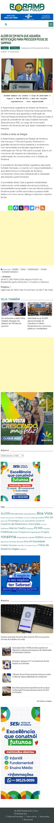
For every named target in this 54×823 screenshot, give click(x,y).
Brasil (3, 518)
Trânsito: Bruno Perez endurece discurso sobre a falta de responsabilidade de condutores (31, 675)
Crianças (33, 518)
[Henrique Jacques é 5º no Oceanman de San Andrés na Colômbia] (6, 664)
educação (4, 521)
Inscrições (34, 524)
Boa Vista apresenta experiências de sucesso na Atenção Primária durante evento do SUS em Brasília (31, 690)
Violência (23, 549)
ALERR (15, 269)
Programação (34, 532)
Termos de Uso (31, 816)
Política (14, 48)
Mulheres (5, 528)
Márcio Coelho (17, 528)
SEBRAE (38, 537)
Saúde (31, 537)
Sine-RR (28, 541)
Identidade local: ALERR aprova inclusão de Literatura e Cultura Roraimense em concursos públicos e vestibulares (39, 323)
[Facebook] (15, 206)
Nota (23, 269)
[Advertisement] (27, 238)
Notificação (33, 269)
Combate (19, 518)
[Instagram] (26, 206)
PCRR (38, 528)
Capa (4, 48)
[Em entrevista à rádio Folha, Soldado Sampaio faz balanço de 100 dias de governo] (13, 309)
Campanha (10, 518)
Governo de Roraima (13, 524)
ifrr (26, 524)
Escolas (22, 521)
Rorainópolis (22, 537)
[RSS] (42, 206)
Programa (23, 532)
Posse (43, 269)
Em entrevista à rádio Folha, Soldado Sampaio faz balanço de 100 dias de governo (13, 322)
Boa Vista (45, 513)
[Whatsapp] (10, 206)
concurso (26, 518)
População (46, 528)
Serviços (20, 542)
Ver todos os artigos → (45, 701)
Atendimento (17, 514)
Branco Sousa (34, 813)
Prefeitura (6, 532)
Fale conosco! (28, 819)
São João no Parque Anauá (27, 545)
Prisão (15, 532)
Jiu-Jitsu (43, 524)
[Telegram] (31, 206)
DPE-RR (48, 517)
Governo (40, 520)
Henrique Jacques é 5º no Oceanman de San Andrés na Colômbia (30, 662)
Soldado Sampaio (10, 272)
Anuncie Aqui (44, 816)
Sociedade (39, 541)
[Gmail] (37, 206)
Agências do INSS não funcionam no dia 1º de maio (27, 290)
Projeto (45, 532)
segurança (5, 542)
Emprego (13, 520)
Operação (30, 528)
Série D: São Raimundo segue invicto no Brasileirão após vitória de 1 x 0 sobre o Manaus (25, 280)
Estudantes (30, 521)
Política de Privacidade (15, 816)
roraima (8, 536)
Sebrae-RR (48, 537)
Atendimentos (30, 514)
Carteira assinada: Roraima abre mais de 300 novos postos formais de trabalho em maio (25, 638)
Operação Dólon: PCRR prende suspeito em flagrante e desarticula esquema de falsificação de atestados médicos (32, 650)
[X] (21, 206)
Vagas (15, 548)
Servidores (12, 542)
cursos (41, 517)
